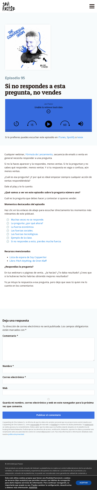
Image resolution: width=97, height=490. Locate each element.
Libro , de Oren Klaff (28, 260)
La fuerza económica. (22, 226)
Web (5, 388)
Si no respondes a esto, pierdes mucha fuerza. (36, 241)
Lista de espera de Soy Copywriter (28, 257)
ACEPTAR (84, 483)
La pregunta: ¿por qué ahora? (27, 223)
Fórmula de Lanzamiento (39, 154)
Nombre (8, 366)
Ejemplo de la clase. (21, 237)
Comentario (10, 335)
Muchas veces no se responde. (27, 219)
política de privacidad (16, 434)
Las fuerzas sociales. (22, 230)
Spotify (71, 137)
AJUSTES (33, 487)
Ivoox (80, 137)
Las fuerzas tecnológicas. (24, 234)
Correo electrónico (14, 377)
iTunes (62, 137)
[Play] (49, 124)
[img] (48, 111)
